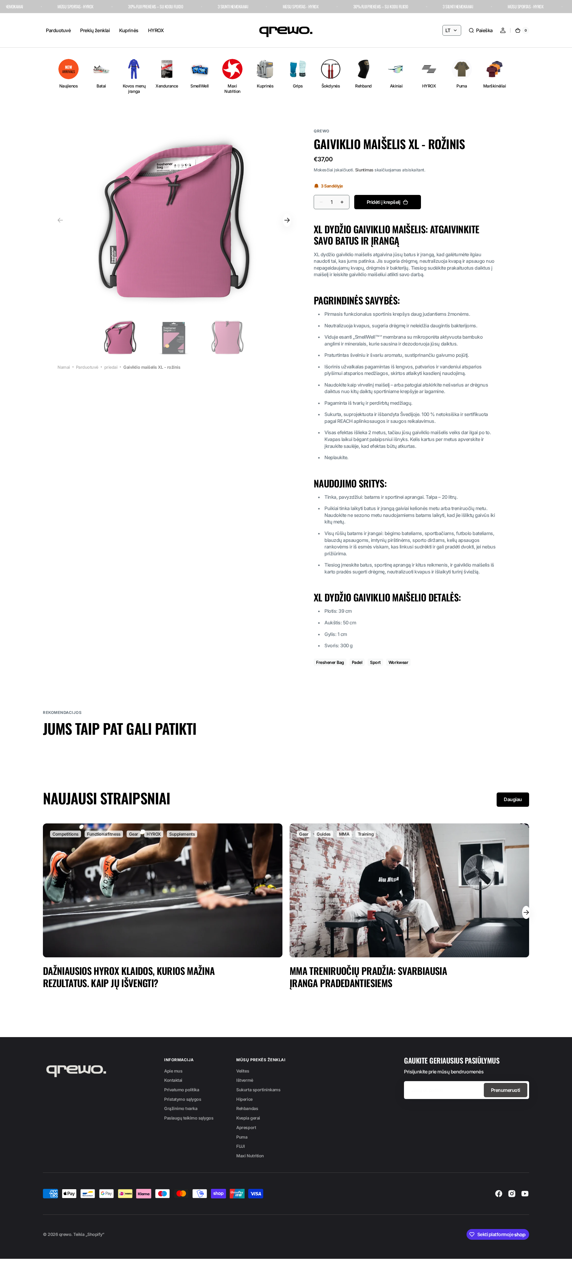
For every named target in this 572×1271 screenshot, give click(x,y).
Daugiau (513, 799)
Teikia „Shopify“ (88, 1234)
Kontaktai (173, 1080)
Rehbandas (247, 1108)
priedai (111, 367)
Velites (242, 1070)
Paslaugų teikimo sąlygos (188, 1117)
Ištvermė (244, 1080)
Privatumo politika (181, 1089)
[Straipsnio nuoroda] (162, 912)
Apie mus (173, 1070)
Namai (63, 367)
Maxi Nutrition (250, 1155)
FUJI (240, 1146)
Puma (241, 1136)
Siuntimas (364, 169)
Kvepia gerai (248, 1117)
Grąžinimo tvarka (180, 1108)
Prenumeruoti (505, 1090)
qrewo (65, 1234)
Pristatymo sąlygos (182, 1099)
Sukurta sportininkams (258, 1089)
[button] (480, 30)
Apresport (246, 1127)
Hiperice (244, 1099)
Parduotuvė (87, 367)
